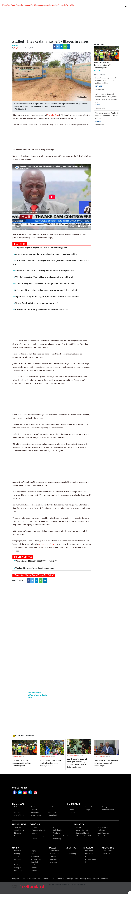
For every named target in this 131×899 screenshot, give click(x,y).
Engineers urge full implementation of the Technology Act (41, 248)
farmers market (82, 833)
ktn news (89, 854)
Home (4, 5)
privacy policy (85, 879)
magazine (53, 862)
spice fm (106, 854)
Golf (32, 854)
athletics (17, 859)
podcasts (101, 830)
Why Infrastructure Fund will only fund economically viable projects (45, 277)
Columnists (52, 812)
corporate (16, 879)
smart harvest (82, 830)
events (16, 836)
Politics (72, 813)
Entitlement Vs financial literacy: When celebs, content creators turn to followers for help (106, 99)
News (71, 807)
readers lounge (38, 836)
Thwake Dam (53, 115)
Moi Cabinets (19, 815)
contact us (26, 879)
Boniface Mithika (100, 108)
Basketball (35, 856)
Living (34, 827)
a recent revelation (47, 544)
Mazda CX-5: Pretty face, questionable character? (36, 303)
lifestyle (17, 833)
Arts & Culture (36, 815)
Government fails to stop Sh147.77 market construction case (41, 309)
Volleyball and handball (36, 860)
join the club (55, 859)
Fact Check (52, 815)
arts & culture (19, 830)
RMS (77, 879)
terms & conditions (100, 879)
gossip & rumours (17, 869)
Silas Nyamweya (100, 89)
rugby (33, 851)
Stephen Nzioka (19, 48)
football (17, 851)
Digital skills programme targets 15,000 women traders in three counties (47, 296)
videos (16, 807)
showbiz (17, 827)
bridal (34, 839)
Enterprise (62, 5)
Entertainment (108, 810)
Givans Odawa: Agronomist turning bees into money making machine (46, 254)
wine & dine (54, 854)
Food (55, 827)
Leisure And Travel (60, 836)
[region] (65, 896)
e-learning (71, 854)
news (78, 827)
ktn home (89, 851)
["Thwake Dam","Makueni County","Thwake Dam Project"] (34, 575)
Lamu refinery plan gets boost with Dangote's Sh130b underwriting (45, 283)
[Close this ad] (129, 892)
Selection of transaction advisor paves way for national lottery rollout (46, 290)
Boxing (17, 854)
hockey (17, 865)
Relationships (58, 830)
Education (35, 812)
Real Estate (11, 5)
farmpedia (102, 836)
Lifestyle (51, 807)
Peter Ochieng (17, 756)
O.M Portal (60, 879)
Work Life (70, 5)
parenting (57, 839)
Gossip (104, 807)
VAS (68, 851)
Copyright (70, 879)
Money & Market (45, 5)
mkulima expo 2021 (83, 836)
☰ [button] (125, 6)
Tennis (16, 856)
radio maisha (108, 851)
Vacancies (45, 879)
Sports (71, 810)
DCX (52, 879)
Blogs (87, 810)
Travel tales (54, 851)
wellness (56, 833)
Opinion (55, 5)
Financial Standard (23, 5)
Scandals (89, 807)
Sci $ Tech (35, 5)
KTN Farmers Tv (90, 860)
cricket (34, 865)
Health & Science (34, 808)
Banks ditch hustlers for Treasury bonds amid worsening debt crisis (45, 270)
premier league (34, 869)
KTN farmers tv (104, 827)
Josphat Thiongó (100, 124)
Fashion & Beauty (39, 830)
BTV (87, 856)
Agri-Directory (103, 833)
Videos (34, 833)
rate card (36, 879)
